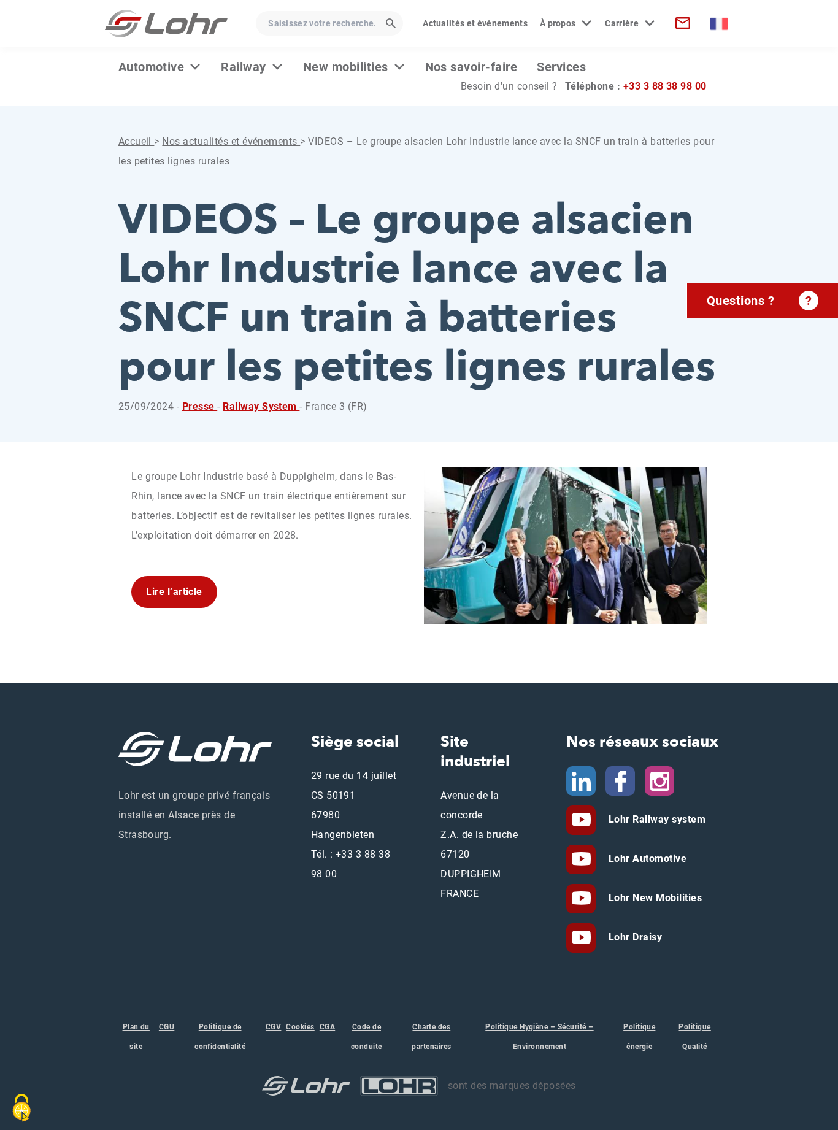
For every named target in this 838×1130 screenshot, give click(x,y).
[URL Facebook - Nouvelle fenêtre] (620, 780)
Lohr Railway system (655, 819)
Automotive (151, 67)
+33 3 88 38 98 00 (665, 86)
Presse (199, 406)
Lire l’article (174, 592)
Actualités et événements (475, 23)
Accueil (136, 141)
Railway (243, 67)
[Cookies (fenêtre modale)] (21, 1108)
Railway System (261, 406)
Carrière (622, 23)
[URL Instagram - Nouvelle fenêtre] (659, 780)
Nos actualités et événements (231, 141)
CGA (327, 1027)
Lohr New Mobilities (653, 898)
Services (561, 67)
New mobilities (345, 67)
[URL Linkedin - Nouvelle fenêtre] (581, 780)
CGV (273, 1027)
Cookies (300, 1027)
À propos (558, 23)
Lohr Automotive (645, 858)
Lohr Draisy (633, 937)
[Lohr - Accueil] (166, 23)
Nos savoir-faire (471, 67)
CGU (166, 1027)
